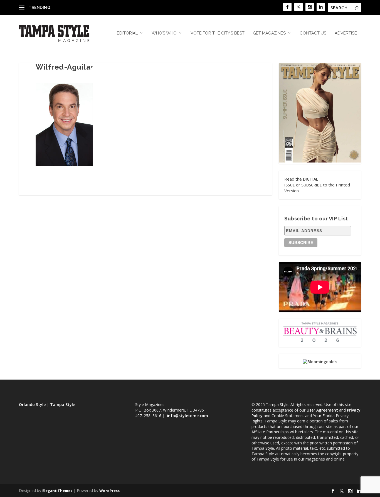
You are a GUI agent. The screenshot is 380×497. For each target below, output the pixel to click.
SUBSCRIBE (311, 185)
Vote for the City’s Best (218, 33)
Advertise (346, 33)
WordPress (109, 490)
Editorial (127, 33)
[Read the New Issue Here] (320, 161)
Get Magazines (269, 33)
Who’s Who (164, 33)
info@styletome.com (187, 415)
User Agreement (322, 410)
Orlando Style (32, 404)
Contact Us (313, 33)
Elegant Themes (57, 490)
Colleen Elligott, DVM (72, 7)
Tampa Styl (61, 404)
